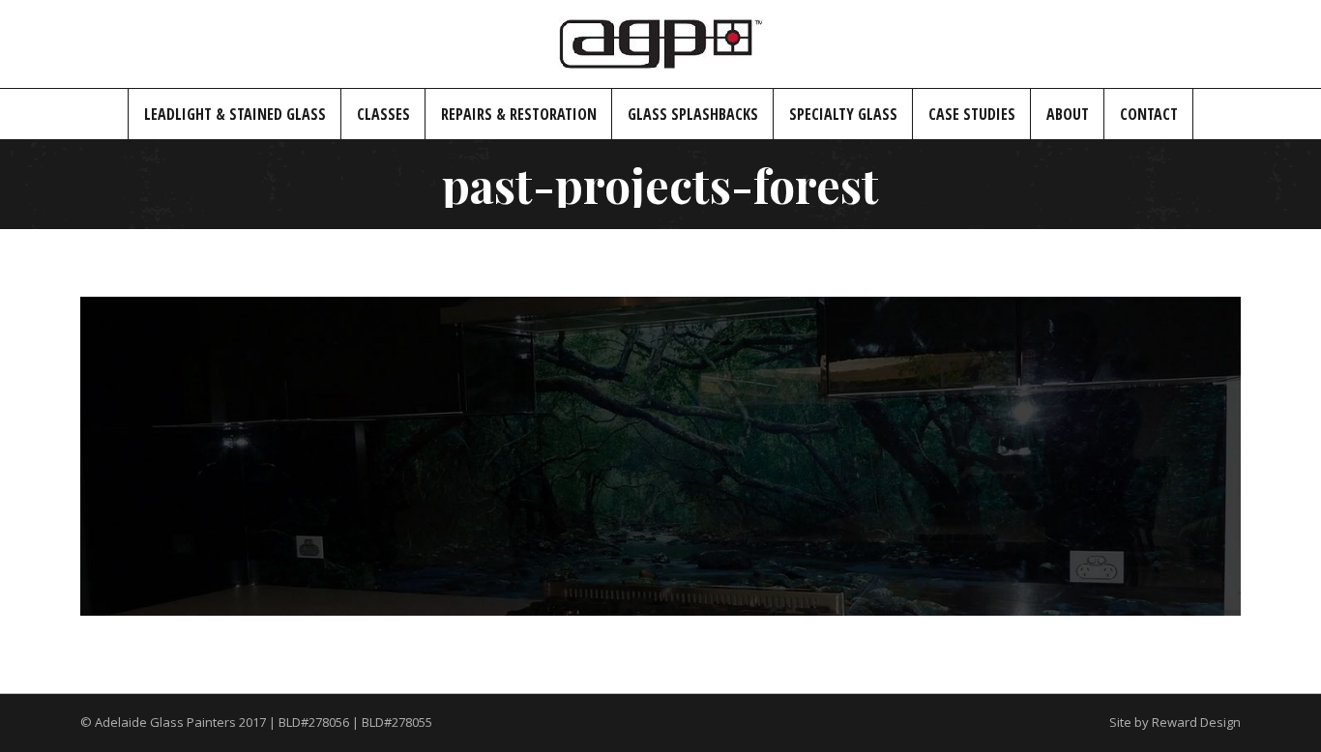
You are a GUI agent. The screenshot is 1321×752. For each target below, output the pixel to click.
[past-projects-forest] (660, 456)
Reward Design (1196, 722)
